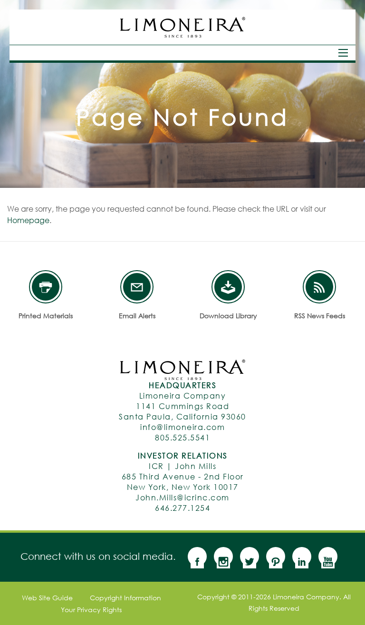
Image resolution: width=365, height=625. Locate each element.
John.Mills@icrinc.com (182, 497)
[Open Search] (343, 53)
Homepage (28, 220)
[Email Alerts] (137, 287)
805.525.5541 (182, 437)
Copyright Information (125, 598)
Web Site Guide (47, 598)
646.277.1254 (182, 508)
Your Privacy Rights (91, 609)
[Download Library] (228, 287)
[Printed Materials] (45, 287)
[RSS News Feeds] (319, 287)
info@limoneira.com (182, 427)
